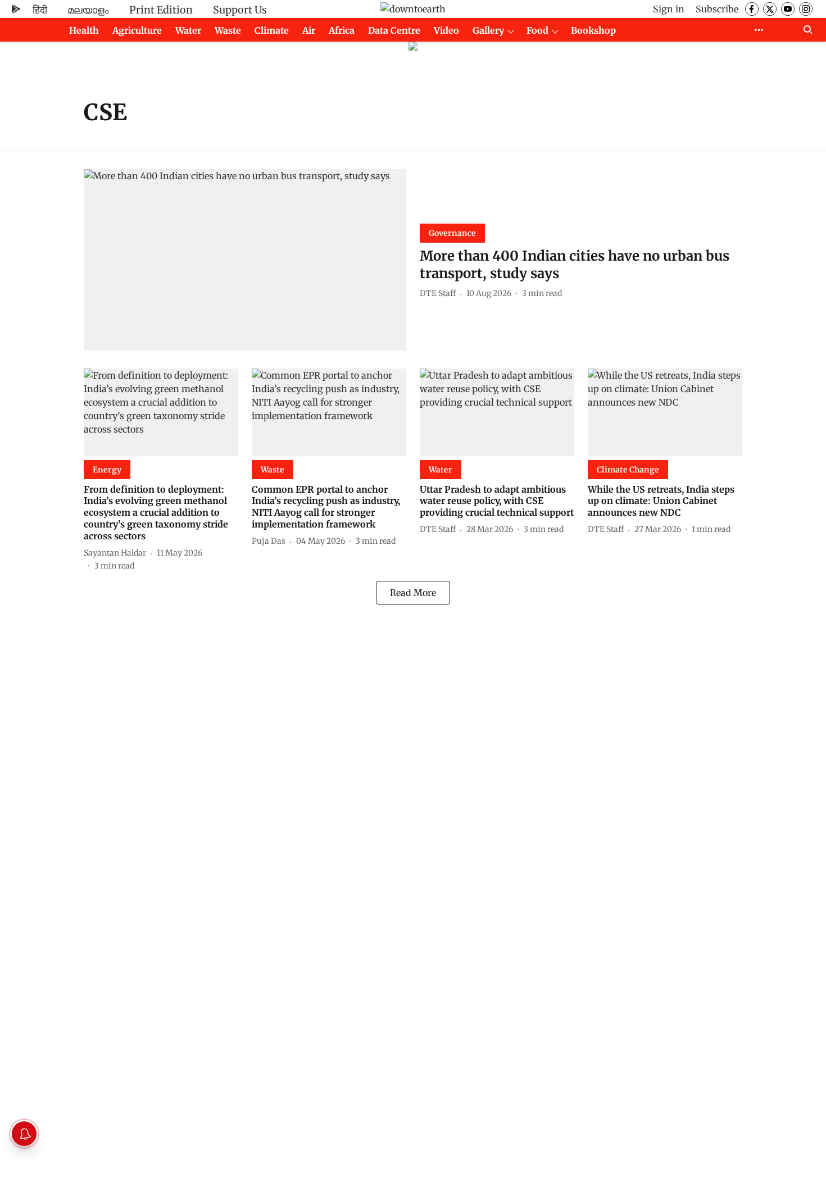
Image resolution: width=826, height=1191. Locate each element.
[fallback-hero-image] (245, 260)
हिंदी (40, 9)
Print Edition (161, 9)
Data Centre (394, 30)
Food (537, 30)
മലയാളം (88, 9)
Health (84, 30)
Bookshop (593, 30)
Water (188, 30)
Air (308, 30)
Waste (228, 30)
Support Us (240, 9)
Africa (342, 30)
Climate (272, 30)
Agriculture (137, 30)
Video (446, 30)
